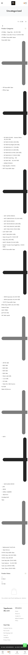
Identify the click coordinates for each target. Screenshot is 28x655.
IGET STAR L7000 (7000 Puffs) (12, 229)
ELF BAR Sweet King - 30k (10, 158)
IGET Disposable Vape (8, 168)
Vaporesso (5, 494)
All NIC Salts (6, 363)
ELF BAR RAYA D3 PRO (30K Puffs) (12, 152)
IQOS (4, 436)
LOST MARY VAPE (7, 232)
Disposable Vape (6, 40)
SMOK (4, 489)
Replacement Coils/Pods (9, 547)
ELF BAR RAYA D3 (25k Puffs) (11, 150)
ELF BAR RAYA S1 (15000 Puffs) (12, 155)
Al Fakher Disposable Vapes (9, 37)
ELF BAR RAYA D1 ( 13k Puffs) (11, 147)
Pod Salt (4, 386)
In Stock (3, 579)
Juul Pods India (5, 313)
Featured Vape (5, 307)
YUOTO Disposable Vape (9, 302)
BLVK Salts (5, 365)
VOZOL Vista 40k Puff (7, 558)
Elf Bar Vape (6, 90)
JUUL (4, 486)
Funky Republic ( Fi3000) (9, 166)
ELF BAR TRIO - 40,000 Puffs (11, 160)
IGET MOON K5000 (9, 221)
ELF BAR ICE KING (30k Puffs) (11, 142)
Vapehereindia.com (8, 609)
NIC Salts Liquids (6, 315)
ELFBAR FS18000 (8, 163)
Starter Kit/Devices (6, 389)
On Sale (4, 584)
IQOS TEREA (5, 310)
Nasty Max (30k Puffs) (8, 240)
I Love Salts (5, 379)
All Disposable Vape (8, 87)
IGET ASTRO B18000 (9, 216)
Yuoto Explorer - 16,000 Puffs (9, 563)
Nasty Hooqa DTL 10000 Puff (10, 237)
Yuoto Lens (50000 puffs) (8, 566)
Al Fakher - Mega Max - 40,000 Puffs (11, 32)
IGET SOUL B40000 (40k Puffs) (12, 226)
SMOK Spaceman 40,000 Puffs (12, 297)
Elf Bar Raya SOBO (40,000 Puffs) (10, 305)
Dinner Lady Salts (7, 376)
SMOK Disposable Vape (9, 249)
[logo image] (13, 3)
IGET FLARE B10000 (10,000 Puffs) (13, 218)
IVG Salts (5, 381)
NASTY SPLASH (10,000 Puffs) (11, 242)
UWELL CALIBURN (7, 492)
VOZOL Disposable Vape (8, 552)
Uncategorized (5, 497)
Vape (3, 500)
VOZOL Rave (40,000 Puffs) (9, 555)
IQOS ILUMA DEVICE (9, 484)
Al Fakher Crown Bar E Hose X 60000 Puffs (13, 35)
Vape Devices (6, 550)
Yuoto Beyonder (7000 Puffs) (9, 560)
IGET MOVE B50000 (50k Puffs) (12, 224)
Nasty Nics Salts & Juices (9, 384)
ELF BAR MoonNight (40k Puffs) (12, 145)
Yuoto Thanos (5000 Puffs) (8, 568)
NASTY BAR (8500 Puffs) (9, 234)
